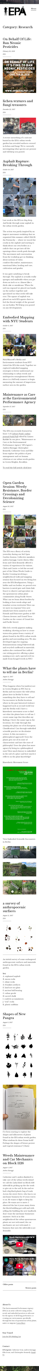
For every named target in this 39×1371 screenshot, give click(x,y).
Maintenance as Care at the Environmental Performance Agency (19, 398)
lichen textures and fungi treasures (18, 103)
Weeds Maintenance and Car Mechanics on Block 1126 (18, 1159)
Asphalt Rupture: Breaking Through (17, 163)
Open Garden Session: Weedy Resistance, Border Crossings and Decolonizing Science (17, 492)
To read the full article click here (17, 468)
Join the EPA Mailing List (11, 1336)
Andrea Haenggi (8, 680)
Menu (33, 9)
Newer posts (31, 1288)
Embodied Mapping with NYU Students (18, 319)
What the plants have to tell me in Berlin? (19, 670)
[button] (15, 11)
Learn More (20, 1323)
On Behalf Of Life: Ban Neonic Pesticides (17, 43)
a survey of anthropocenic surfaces (14, 907)
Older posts (8, 1284)
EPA (4, 54)
